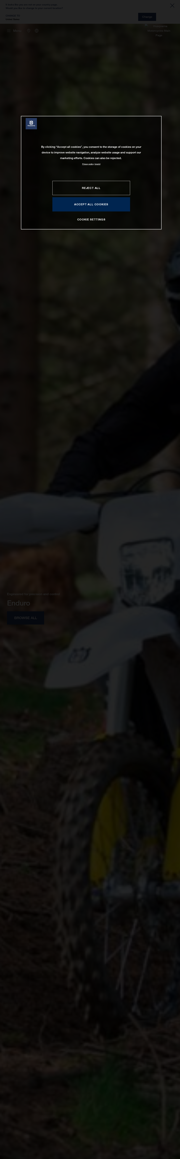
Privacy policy (88, 164)
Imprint (97, 164)
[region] (91, 172)
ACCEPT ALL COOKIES (91, 204)
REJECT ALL (91, 187)
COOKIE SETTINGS (91, 219)
